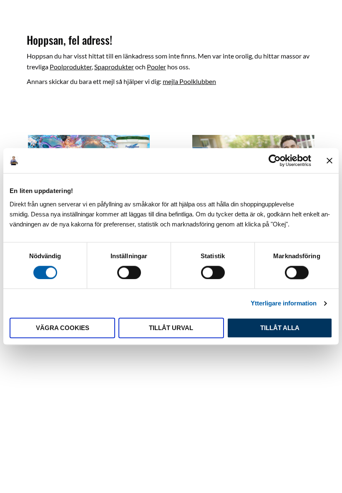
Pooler (156, 67)
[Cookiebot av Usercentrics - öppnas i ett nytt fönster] (274, 160)
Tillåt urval (171, 328)
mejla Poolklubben (189, 81)
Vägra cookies (62, 328)
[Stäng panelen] (329, 160)
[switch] (129, 272)
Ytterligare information (284, 303)
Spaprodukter (114, 67)
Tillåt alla (279, 328)
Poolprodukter (71, 67)
